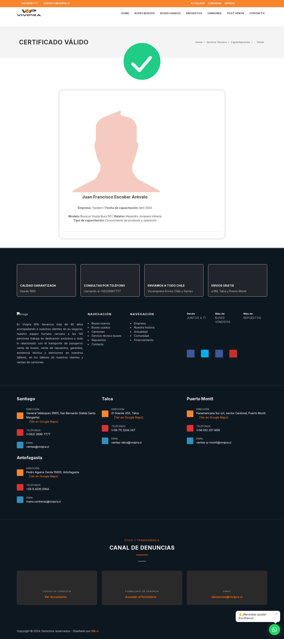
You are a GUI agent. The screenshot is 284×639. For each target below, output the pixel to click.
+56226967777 (29, 3)
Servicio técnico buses (106, 335)
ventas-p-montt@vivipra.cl (213, 442)
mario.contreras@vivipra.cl (43, 501)
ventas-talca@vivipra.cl (126, 442)
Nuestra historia (144, 327)
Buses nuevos (101, 323)
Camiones (98, 331)
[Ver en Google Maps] (43, 421)
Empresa (229, 3)
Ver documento (56, 596)
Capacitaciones (240, 42)
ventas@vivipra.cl (37, 446)
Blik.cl (95, 631)
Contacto (98, 344)
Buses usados (101, 327)
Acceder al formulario (141, 596)
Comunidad (214, 3)
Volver (260, 42)
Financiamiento (144, 340)
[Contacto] (274, 629)
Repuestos (99, 340)
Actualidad (198, 3)
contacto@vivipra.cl (56, 3)
